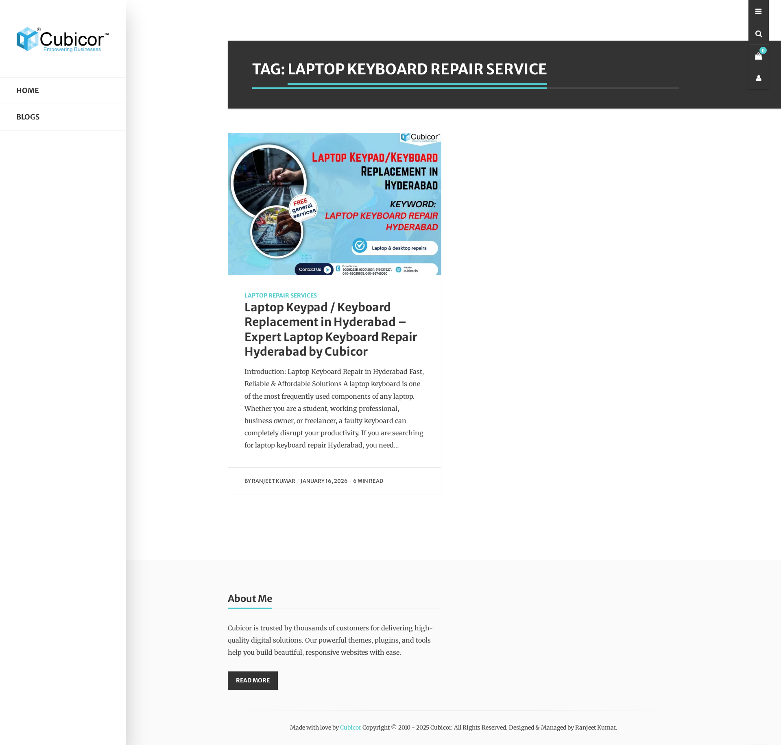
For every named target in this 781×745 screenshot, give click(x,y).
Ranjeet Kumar (273, 481)
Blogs (27, 117)
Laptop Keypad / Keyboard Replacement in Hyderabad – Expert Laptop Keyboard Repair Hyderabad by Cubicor (330, 329)
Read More (253, 680)
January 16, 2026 (324, 481)
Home (27, 90)
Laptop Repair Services (280, 295)
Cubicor (350, 727)
